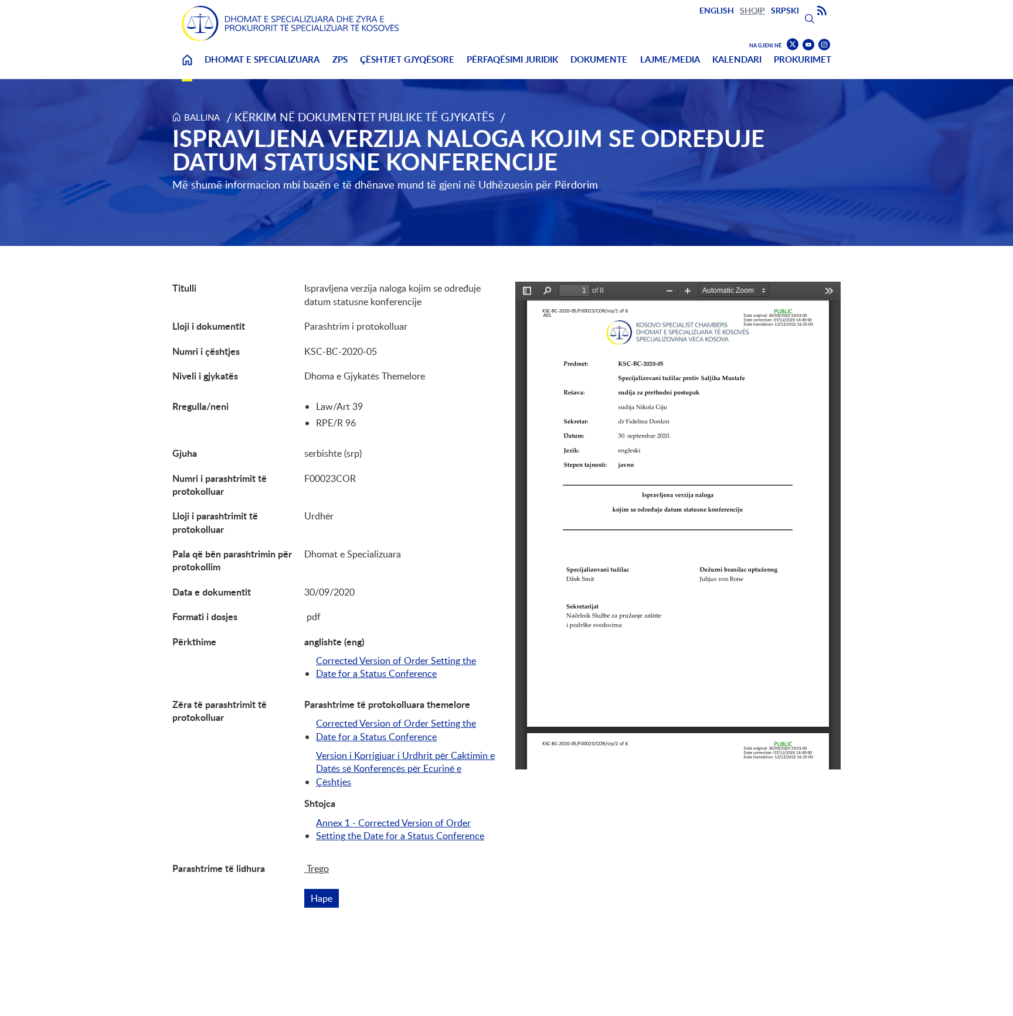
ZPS (340, 59)
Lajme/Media (670, 59)
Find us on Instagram (824, 45)
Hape (325, 898)
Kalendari (737, 59)
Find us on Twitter (792, 44)
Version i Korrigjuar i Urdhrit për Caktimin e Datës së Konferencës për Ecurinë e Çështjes (405, 768)
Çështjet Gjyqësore (407, 59)
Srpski (785, 10)
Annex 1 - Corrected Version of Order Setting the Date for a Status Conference (400, 829)
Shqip (752, 10)
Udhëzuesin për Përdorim (538, 184)
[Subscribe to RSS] (822, 11)
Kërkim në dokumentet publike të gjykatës (364, 117)
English (716, 10)
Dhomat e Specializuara (262, 59)
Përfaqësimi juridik (512, 59)
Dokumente (598, 59)
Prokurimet (802, 59)
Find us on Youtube (808, 45)
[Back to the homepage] (290, 23)
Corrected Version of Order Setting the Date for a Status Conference (396, 667)
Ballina (187, 67)
